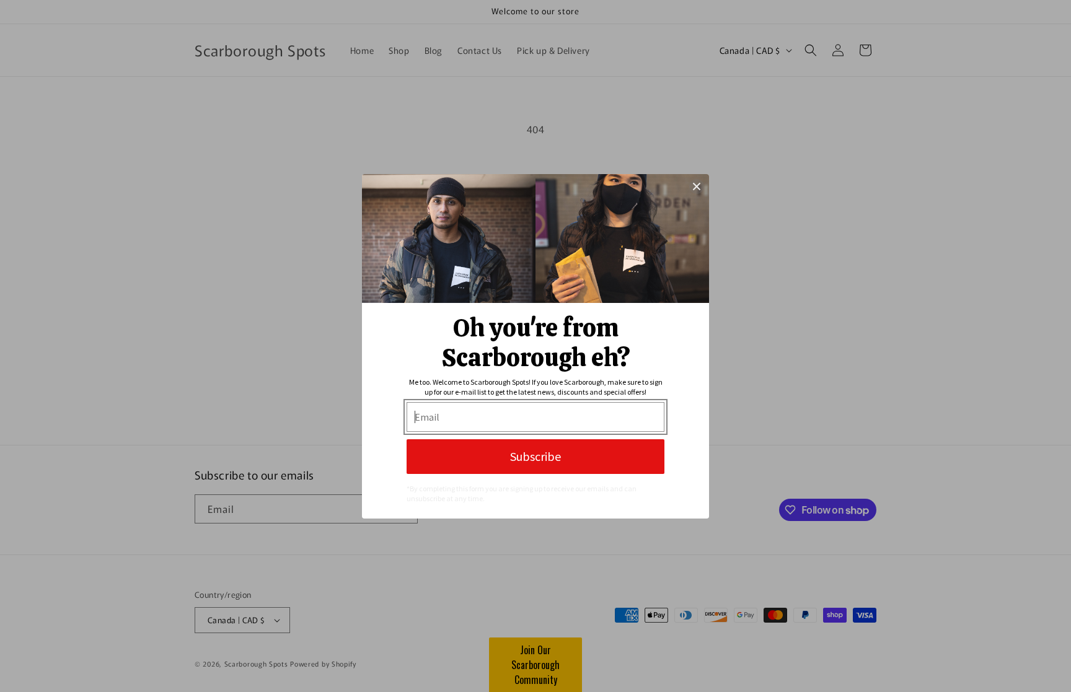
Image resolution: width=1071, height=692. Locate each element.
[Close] (696, 186)
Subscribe (535, 456)
